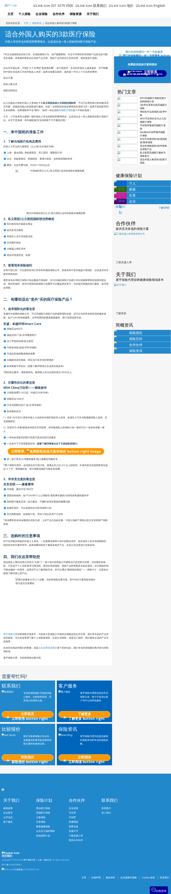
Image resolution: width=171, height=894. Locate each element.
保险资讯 (36, 23)
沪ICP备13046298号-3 (12, 864)
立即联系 (18, 451)
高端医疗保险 (66, 110)
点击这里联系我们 (47, 647)
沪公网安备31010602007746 (25, 869)
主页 (26, 23)
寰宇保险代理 (10, 634)
